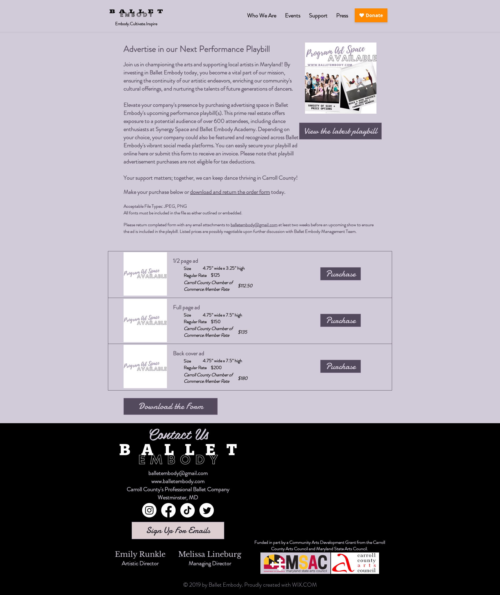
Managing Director (210, 563)
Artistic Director (140, 563)
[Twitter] (206, 510)
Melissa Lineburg (209, 554)
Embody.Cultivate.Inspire (136, 24)
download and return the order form (230, 192)
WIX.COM (304, 585)
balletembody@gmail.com (254, 224)
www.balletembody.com (178, 481)
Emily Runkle (140, 554)
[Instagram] (149, 510)
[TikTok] (187, 510)
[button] (293, 15)
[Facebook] (168, 510)
